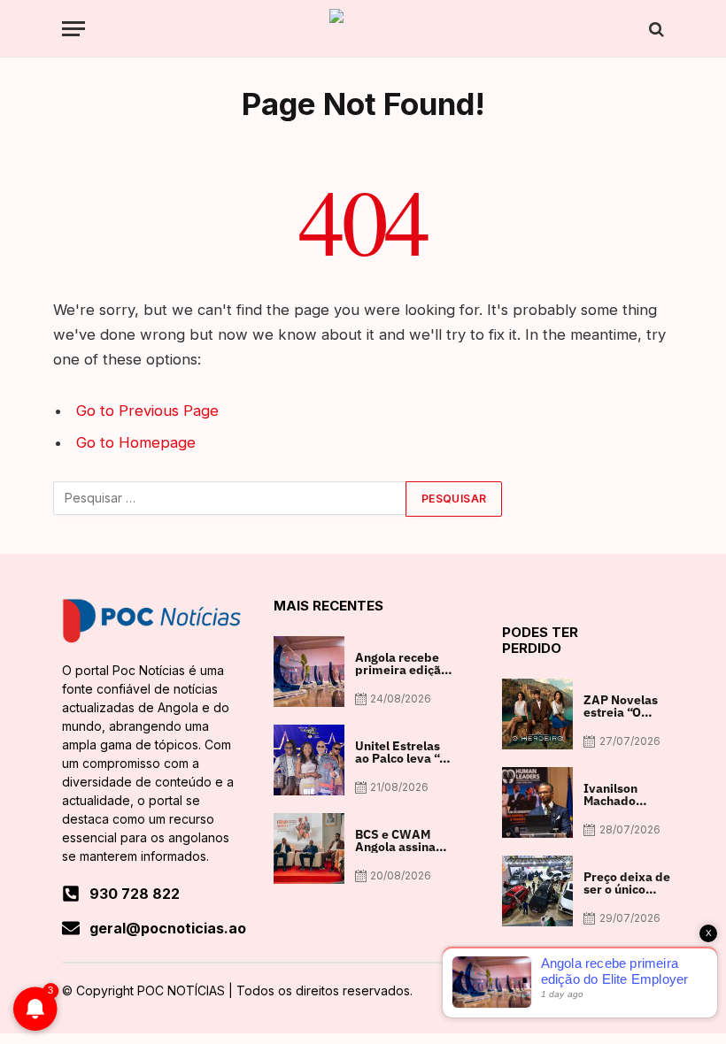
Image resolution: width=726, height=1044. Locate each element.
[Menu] (73, 29)
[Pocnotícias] (363, 29)
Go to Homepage (136, 442)
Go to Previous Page (147, 410)
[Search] (654, 29)
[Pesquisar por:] (230, 499)
